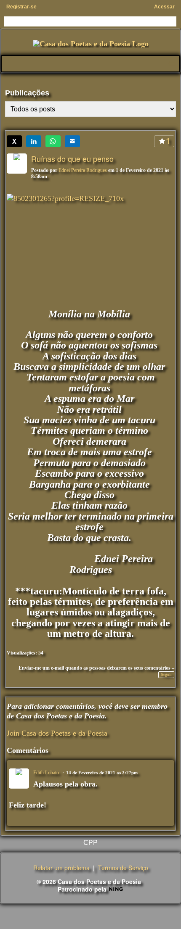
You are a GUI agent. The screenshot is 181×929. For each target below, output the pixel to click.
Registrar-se (21, 7)
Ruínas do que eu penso (72, 158)
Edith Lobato (46, 773)
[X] (14, 141)
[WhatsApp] (53, 141)
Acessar (164, 7)
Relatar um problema (61, 867)
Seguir (166, 674)
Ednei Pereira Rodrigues (83, 170)
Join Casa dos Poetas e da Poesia (57, 733)
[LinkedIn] (33, 141)
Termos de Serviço (123, 867)
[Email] (72, 141)
